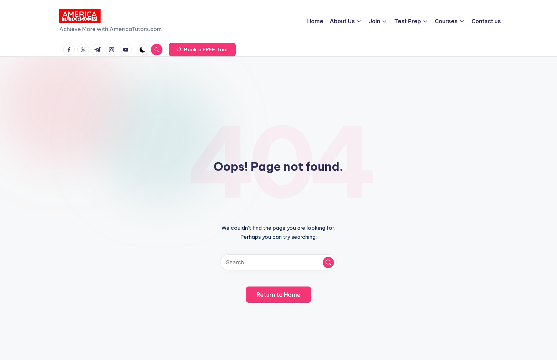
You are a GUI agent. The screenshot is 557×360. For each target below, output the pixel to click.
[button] (202, 49)
